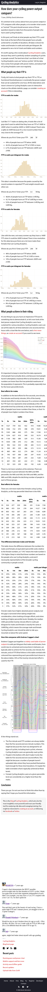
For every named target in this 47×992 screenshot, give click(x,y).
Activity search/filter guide (12, 964)
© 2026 (18, 990)
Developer (39, 981)
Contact (23, 984)
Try (26, 981)
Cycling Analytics (10, 2)
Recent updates (8, 967)
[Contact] (15, 948)
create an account (15, 333)
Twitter (16, 811)
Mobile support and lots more (13, 961)
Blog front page (8, 944)
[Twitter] (8, 948)
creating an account (26, 809)
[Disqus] (23, 848)
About (12, 981)
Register (43, 2)
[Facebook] (4, 948)
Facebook (8, 811)
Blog (21, 981)
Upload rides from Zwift (11, 970)
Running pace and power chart (14, 958)
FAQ (17, 981)
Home (6, 981)
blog (12, 801)
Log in (37, 2)
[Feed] (11, 948)
